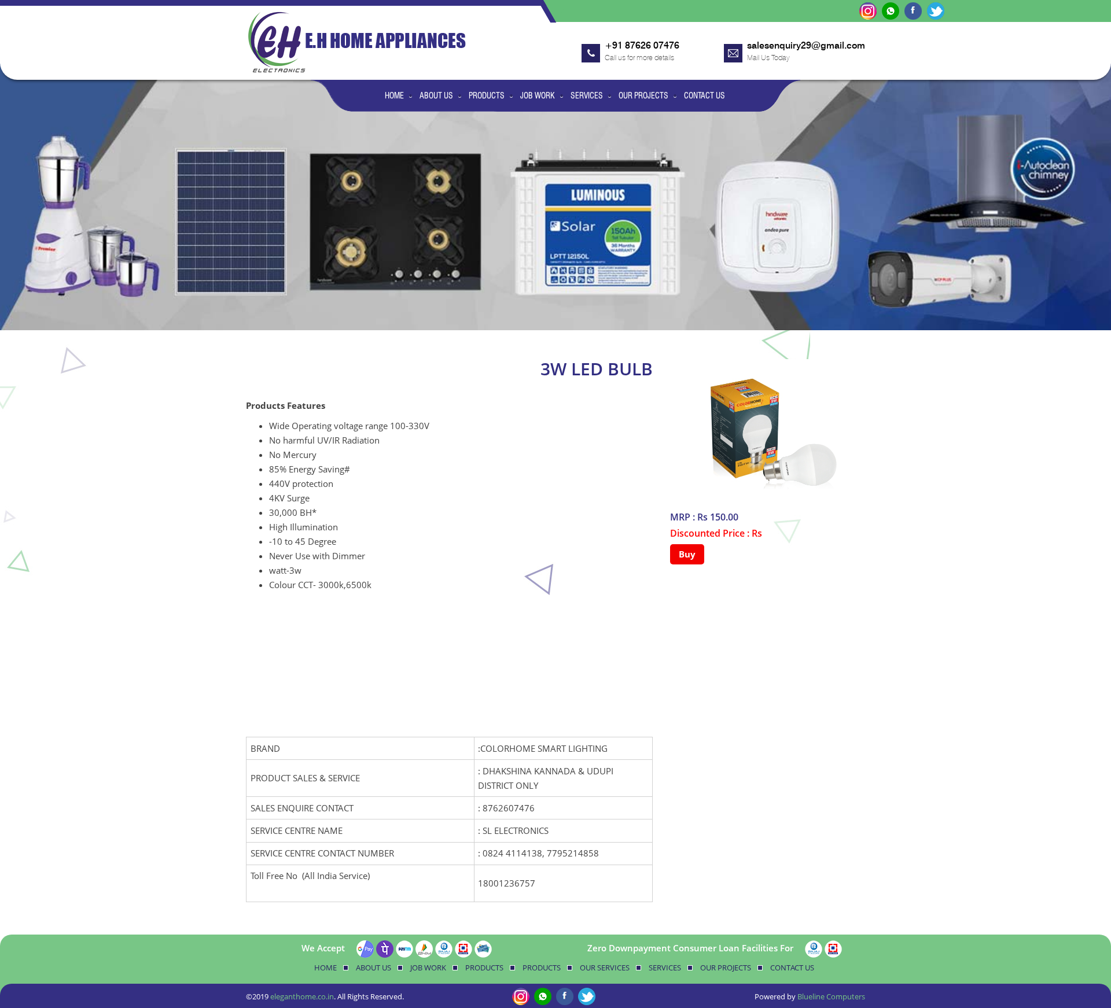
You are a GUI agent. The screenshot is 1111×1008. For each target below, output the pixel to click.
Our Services (605, 967)
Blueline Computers (831, 996)
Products (487, 95)
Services (587, 95)
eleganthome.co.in (302, 996)
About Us (436, 95)
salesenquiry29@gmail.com (806, 45)
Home (394, 95)
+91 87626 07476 (642, 45)
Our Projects (643, 95)
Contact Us (704, 95)
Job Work (537, 95)
